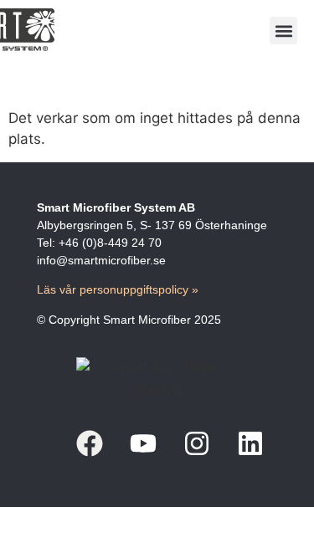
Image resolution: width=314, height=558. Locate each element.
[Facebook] (89, 443)
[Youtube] (143, 443)
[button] (283, 30)
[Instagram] (197, 443)
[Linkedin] (250, 443)
